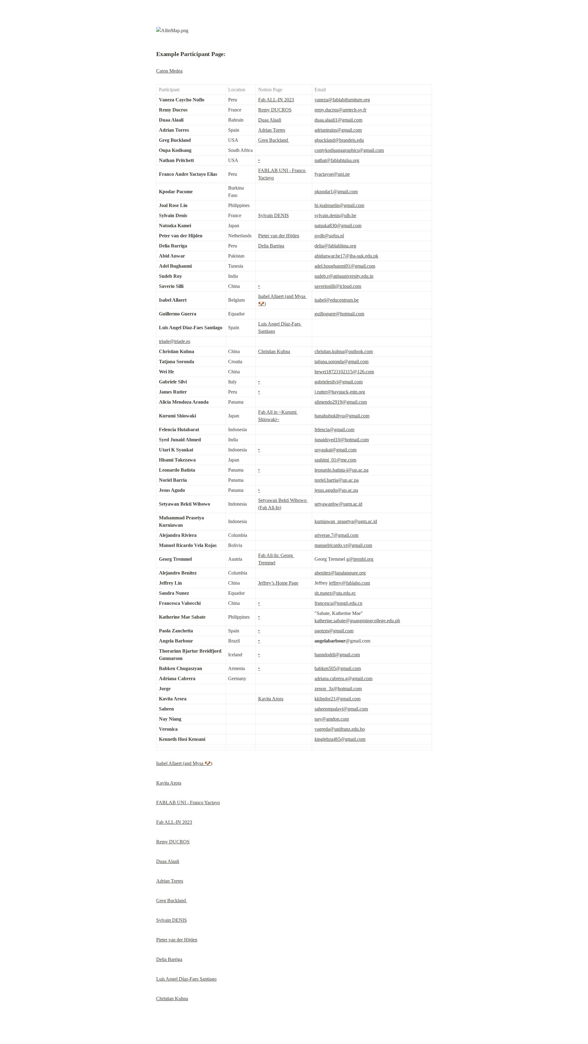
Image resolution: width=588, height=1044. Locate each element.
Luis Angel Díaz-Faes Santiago (186, 979)
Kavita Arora (270, 698)
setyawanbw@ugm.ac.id (338, 504)
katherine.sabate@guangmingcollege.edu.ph (357, 620)
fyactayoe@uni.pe (332, 174)
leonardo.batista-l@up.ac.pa (341, 470)
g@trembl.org (359, 559)
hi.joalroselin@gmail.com (339, 205)
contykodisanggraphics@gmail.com (349, 150)
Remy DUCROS (275, 109)
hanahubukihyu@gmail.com (342, 415)
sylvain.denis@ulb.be (335, 215)
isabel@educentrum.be (337, 300)
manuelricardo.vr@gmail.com (343, 545)
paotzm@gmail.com (334, 630)
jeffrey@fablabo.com (349, 583)
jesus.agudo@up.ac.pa (336, 490)
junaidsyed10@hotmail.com (342, 439)
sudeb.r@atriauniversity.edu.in (344, 276)
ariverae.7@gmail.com (336, 535)
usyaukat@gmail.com (335, 449)
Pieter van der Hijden (278, 235)
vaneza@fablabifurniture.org (342, 99)
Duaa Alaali (269, 119)
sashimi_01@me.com (335, 459)
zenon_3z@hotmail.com (338, 688)
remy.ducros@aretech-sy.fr (340, 109)
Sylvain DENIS (273, 215)
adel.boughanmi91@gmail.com (345, 266)
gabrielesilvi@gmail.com (339, 381)
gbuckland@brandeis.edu (339, 140)
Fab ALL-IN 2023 (276, 99)
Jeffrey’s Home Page (278, 583)
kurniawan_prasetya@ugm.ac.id (346, 521)
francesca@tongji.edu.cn (338, 603)
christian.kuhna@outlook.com (344, 351)
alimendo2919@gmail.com (341, 402)
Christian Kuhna (274, 351)
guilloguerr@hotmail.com (339, 313)
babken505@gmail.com (338, 668)
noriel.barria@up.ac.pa (337, 480)
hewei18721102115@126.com (344, 371)
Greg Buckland (273, 140)
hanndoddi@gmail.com (337, 654)
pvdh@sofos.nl (329, 235)
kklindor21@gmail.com (337, 698)
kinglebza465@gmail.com (340, 739)
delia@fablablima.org (335, 245)
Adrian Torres (271, 130)
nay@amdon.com (332, 719)
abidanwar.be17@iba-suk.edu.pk (346, 255)
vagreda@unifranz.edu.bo (340, 729)
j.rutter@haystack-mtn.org (340, 391)
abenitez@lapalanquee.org (340, 572)
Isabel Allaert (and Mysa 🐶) (184, 763)
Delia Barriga (271, 245)
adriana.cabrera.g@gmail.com (343, 678)
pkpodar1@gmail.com (336, 191)
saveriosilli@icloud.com (338, 286)
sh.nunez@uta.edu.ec (335, 593)
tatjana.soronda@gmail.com (341, 361)
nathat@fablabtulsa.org (337, 160)
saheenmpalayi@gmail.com (341, 708)
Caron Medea (169, 70)
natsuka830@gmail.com (338, 225)
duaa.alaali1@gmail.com (338, 119)
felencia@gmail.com (334, 429)
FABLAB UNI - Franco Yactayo (188, 802)
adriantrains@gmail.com (338, 130)
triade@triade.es (174, 341)
